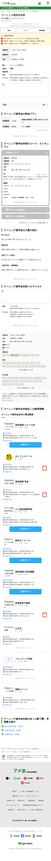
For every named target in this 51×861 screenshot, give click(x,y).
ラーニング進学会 (16, 65)
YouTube (27, 783)
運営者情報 (31, 800)
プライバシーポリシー (12, 805)
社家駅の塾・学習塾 (12, 734)
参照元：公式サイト (42, 174)
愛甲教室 (6, 636)
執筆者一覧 (10, 800)
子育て (42, 778)
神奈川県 (9, 11)
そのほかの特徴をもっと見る (25, 370)
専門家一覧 (21, 800)
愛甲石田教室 (8, 580)
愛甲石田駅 (22, 11)
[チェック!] (45, 468)
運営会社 (11, 810)
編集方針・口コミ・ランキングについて (25, 796)
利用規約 (41, 800)
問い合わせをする (8, 400)
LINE (18, 778)
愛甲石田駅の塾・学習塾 (14, 726)
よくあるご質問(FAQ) (36, 810)
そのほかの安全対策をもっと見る (25, 388)
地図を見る (8, 440)
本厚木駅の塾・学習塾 (13, 730)
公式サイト (25, 444)
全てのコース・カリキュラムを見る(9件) (33, 223)
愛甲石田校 (7, 433)
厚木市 (15, 11)
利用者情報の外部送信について (33, 805)
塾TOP (3, 11)
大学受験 (30, 778)
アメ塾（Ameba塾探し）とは (29, 791)
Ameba (16, 836)
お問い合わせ (21, 810)
